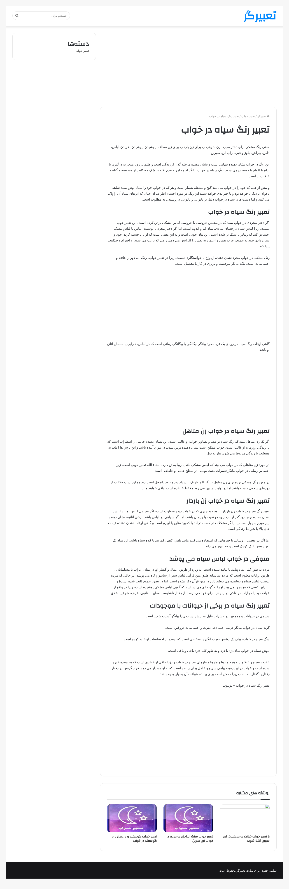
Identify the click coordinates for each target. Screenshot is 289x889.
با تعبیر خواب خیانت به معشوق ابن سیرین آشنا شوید (246, 839)
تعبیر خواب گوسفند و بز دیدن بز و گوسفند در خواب (134, 839)
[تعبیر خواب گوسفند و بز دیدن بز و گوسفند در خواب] (132, 818)
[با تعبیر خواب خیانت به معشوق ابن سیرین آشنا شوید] (245, 818)
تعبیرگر (262, 116)
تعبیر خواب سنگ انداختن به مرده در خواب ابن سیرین (189, 839)
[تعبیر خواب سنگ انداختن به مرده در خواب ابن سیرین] (188, 818)
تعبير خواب (248, 116)
